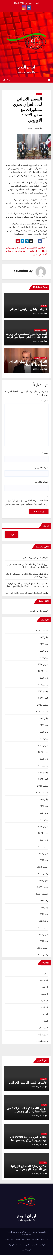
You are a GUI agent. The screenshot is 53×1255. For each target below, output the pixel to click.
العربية (45, 1014)
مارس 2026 (43, 664)
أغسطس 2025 (42, 712)
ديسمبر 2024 (42, 766)
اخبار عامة (43, 974)
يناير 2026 (44, 678)
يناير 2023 (44, 860)
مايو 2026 (44, 651)
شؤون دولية (43, 1034)
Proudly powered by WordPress (19, 1232)
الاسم (45, 453)
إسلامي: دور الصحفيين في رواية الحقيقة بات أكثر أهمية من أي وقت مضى (26, 337)
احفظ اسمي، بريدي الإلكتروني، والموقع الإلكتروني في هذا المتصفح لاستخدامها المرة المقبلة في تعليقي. (26, 502)
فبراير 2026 (43, 671)
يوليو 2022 (43, 901)
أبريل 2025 (43, 739)
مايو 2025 (44, 732)
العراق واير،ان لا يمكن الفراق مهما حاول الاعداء (28, 363)
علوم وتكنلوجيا (42, 1041)
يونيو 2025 (43, 725)
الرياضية (44, 994)
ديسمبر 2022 (42, 867)
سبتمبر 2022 (42, 887)
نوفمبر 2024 (43, 772)
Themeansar (26, 1234)
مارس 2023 (43, 847)
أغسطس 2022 (42, 894)
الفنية (46, 1021)
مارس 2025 (43, 745)
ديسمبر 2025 (42, 685)
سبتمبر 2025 (42, 705)
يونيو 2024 (43, 806)
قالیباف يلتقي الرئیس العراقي (28, 309)
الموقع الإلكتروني (41, 482)
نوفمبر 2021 (43, 955)
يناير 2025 (44, 759)
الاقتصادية (44, 980)
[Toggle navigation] (28, 80)
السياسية (39, 94)
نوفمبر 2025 (43, 691)
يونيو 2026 (43, 644)
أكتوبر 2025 (43, 698)
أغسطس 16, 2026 (38, 1116)
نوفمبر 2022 (43, 874)
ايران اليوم (26, 67)
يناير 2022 (44, 941)
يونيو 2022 (43, 907)
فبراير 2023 (43, 853)
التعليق (44, 401)
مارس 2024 (43, 826)
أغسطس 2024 (42, 793)
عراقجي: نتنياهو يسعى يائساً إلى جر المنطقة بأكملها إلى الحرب (37, 251)
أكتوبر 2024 (43, 779)
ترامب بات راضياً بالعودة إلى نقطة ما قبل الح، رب (27, 593)
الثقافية (44, 330)
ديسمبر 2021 (42, 948)
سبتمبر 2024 (42, 786)
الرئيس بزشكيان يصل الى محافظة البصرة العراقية (16, 249)
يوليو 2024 (43, 799)
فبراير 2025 (43, 752)
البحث (46, 525)
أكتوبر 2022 (43, 880)
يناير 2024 (44, 840)
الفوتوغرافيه (43, 1028)
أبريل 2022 (43, 921)
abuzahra (21, 271)
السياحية (44, 1001)
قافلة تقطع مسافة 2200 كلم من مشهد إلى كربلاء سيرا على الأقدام (27, 1140)
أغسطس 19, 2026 (38, 1087)
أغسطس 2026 (42, 631)
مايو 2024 (44, 813)
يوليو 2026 (43, 637)
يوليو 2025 (43, 718)
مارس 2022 (43, 928)
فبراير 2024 (43, 833)
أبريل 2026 (43, 658)
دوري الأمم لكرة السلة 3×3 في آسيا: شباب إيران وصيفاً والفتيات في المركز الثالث (27, 1111)
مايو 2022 (44, 914)
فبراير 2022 (43, 934)
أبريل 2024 (43, 820)
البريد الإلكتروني (41, 467)
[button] (8, 80)
